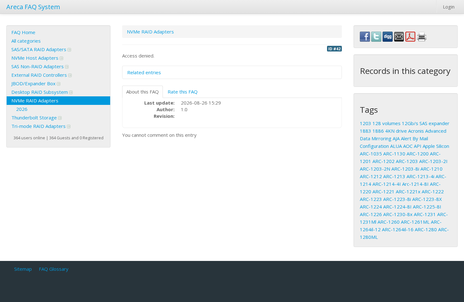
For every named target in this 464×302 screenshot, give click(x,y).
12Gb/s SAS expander (425, 123)
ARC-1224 (371, 206)
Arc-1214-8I (415, 184)
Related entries (144, 72)
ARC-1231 (425, 214)
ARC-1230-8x (398, 214)
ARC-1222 (433, 191)
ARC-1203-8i (405, 169)
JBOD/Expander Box (34, 83)
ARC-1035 (371, 153)
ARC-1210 (431, 169)
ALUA (396, 146)
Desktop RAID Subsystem (40, 92)
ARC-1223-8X (427, 199)
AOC (408, 146)
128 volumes (386, 123)
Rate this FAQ (183, 91)
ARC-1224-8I (397, 206)
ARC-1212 (371, 176)
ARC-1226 (371, 214)
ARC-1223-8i (397, 199)
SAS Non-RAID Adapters (38, 66)
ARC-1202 (383, 161)
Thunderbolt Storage (34, 117)
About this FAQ (142, 91)
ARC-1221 (383, 191)
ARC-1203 (407, 161)
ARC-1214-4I (386, 184)
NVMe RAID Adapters (34, 100)
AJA (396, 138)
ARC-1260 (389, 222)
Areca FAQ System (33, 7)
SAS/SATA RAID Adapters (39, 49)
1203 (365, 123)
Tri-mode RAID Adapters (39, 126)
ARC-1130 (394, 153)
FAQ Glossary (53, 269)
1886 (378, 131)
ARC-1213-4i (420, 176)
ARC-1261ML (415, 222)
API (417, 146)
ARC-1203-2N (375, 169)
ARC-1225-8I (427, 206)
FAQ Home (23, 32)
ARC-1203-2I (433, 161)
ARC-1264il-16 (397, 229)
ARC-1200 (418, 153)
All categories (26, 41)
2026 (21, 109)
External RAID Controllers (39, 75)
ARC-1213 (394, 176)
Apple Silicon (436, 146)
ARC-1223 (371, 199)
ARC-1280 (426, 229)
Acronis (416, 131)
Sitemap (23, 269)
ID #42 (334, 48)
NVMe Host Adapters (35, 58)
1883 (365, 131)
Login (449, 6)
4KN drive (396, 131)
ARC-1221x (408, 191)
